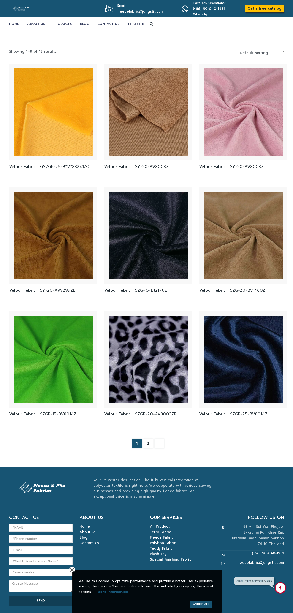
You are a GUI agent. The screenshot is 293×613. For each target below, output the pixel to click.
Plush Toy (158, 553)
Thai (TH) (136, 24)
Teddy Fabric (161, 548)
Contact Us (108, 24)
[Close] (72, 569)
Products (62, 24)
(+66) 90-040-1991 (268, 553)
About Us (36, 24)
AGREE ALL (201, 604)
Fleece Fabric (162, 537)
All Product (160, 526)
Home (14, 24)
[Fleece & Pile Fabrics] (22, 8)
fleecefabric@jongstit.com (260, 562)
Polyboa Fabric (163, 542)
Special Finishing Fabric (170, 559)
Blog (84, 24)
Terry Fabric (160, 531)
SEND (41, 600)
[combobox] (261, 51)
